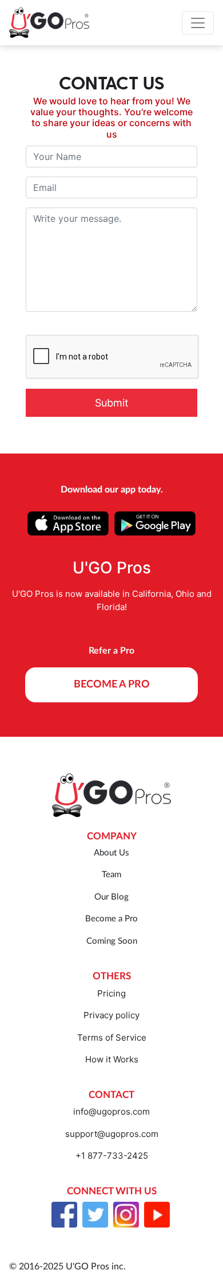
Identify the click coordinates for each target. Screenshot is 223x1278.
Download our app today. (112, 489)
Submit (112, 403)
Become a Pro (111, 918)
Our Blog (111, 897)
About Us (111, 853)
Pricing (111, 993)
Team (111, 874)
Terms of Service (111, 1037)
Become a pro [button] (112, 684)
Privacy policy (111, 1015)
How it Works (111, 1059)
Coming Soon (111, 941)
